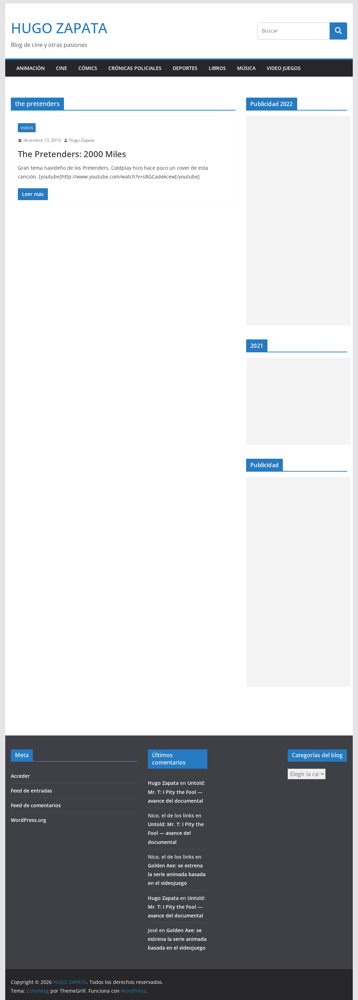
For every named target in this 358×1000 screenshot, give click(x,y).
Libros (217, 68)
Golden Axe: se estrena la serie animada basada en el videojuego (177, 874)
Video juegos (284, 68)
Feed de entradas (31, 790)
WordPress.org (28, 820)
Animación (30, 68)
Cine (61, 68)
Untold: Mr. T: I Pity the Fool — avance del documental (176, 792)
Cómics (87, 68)
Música (246, 68)
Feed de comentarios (36, 805)
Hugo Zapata (81, 140)
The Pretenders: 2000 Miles (72, 154)
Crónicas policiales (135, 68)
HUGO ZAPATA (59, 27)
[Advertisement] (298, 221)
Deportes (185, 68)
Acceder (20, 776)
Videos (27, 127)
